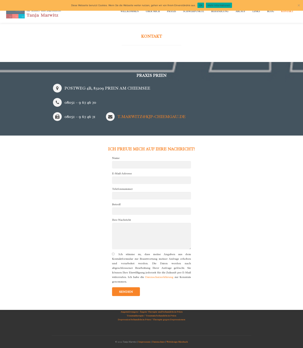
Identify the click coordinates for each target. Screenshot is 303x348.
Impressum (144, 341)
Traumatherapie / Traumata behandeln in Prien (151, 315)
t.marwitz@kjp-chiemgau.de (151, 116)
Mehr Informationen (219, 5)
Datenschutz (158, 341)
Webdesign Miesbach (177, 341)
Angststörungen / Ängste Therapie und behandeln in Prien (152, 311)
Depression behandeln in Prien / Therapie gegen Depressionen (151, 319)
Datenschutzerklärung (159, 277)
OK (201, 5)
